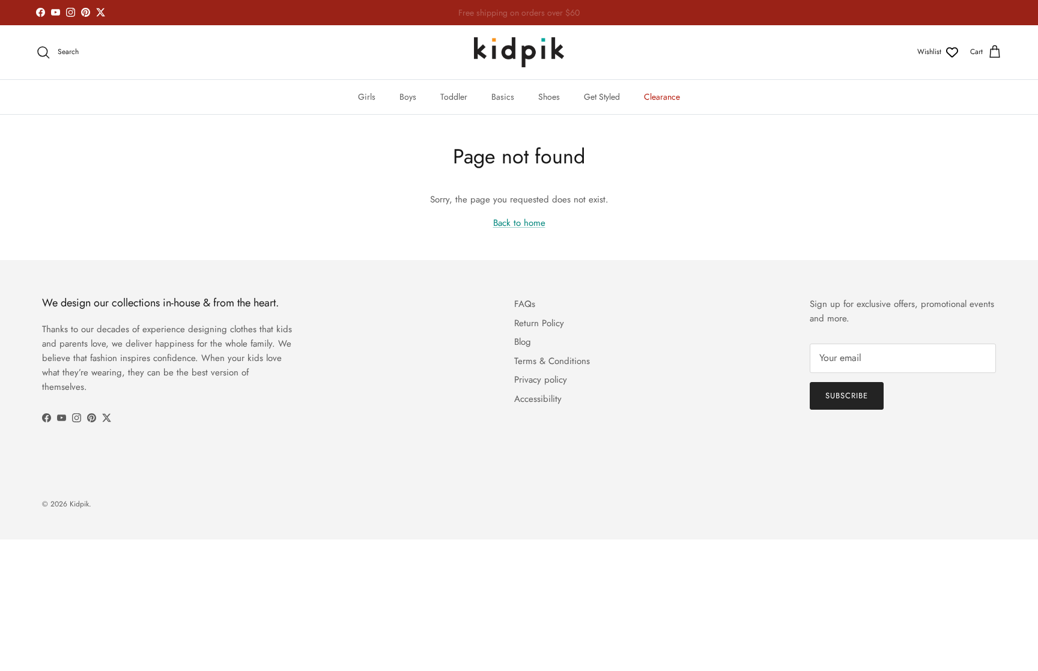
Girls (366, 97)
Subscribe (846, 395)
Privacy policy (540, 379)
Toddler (453, 97)
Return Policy (539, 323)
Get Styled (602, 97)
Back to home (519, 222)
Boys (407, 97)
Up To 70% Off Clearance (519, 17)
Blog (522, 341)
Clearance (662, 97)
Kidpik (79, 504)
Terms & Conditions (552, 361)
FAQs (524, 304)
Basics (502, 97)
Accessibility (538, 398)
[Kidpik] (519, 52)
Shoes (549, 97)
